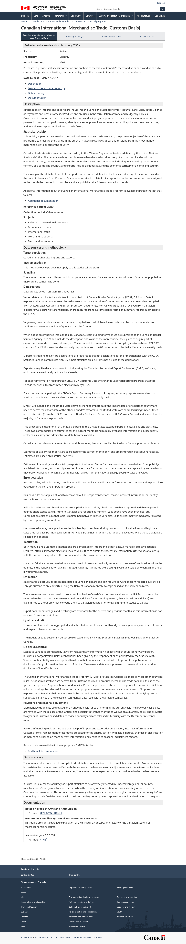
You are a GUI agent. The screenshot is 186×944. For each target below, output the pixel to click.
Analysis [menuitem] (46, 15)
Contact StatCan (27, 875)
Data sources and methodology (46, 88)
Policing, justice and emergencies (83, 912)
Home (24, 21)
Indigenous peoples (125, 902)
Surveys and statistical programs (90, 21)
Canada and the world (78, 921)
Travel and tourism (29, 907)
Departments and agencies (80, 887)
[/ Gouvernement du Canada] (43, 8)
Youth (119, 912)
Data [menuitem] (36, 15)
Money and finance (77, 926)
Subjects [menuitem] (25, 15)
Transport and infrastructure (81, 917)
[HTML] (43, 839)
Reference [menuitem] (59, 15)
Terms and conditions (83, 937)
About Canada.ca (63, 937)
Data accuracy (36, 93)
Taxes (23, 926)
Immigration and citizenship (33, 902)
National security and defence (82, 902)
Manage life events (125, 917)
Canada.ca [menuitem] (160, 15)
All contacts (26, 887)
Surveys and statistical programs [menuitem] (114, 15)
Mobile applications (43, 937)
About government (125, 887)
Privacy (99, 937)
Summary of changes (75, 36)
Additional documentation (43, 200)
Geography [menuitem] (75, 15)
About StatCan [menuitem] (144, 15)
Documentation (37, 97)
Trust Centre (74, 875)
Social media (26, 937)
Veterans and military (126, 907)
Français (161, 3)
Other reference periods (111, 36)
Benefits (24, 917)
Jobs (22, 897)
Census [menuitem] (89, 15)
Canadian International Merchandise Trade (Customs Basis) (39, 36)
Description (35, 83)
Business (24, 912)
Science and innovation (127, 897)
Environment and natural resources (84, 897)
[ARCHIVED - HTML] (50, 813)
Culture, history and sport (80, 907)
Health (23, 921)
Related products (147, 36)
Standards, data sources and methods (50, 21)
